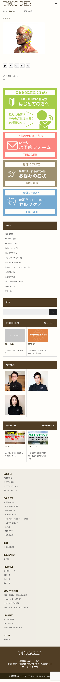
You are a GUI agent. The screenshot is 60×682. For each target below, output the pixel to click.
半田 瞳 (7, 583)
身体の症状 (12, 11)
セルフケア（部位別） (13, 262)
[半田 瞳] (15, 405)
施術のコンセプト (11, 248)
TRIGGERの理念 (10, 238)
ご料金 (7, 527)
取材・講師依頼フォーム (14, 281)
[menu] (56, 4)
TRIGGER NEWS (9, 547)
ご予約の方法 (10, 277)
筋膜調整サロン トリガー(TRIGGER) (22, 676)
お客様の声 (9, 535)
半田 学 (7, 575)
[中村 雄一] (38, 381)
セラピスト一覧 (9, 571)
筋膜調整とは (10, 510)
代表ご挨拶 (9, 234)
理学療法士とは (11, 514)
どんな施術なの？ (11, 506)
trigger (15, 76)
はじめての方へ (11, 253)
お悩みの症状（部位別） (14, 258)
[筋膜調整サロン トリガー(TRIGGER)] (31, 3)
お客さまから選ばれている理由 (16, 518)
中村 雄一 (8, 579)
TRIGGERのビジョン (12, 243)
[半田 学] (15, 381)
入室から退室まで (11, 523)
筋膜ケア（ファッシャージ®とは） (18, 267)
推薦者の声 (9, 531)
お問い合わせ (10, 286)
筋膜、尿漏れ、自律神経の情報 (15, 595)
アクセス (8, 291)
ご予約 (6, 559)
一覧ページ (47, 323)
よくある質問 (10, 272)
